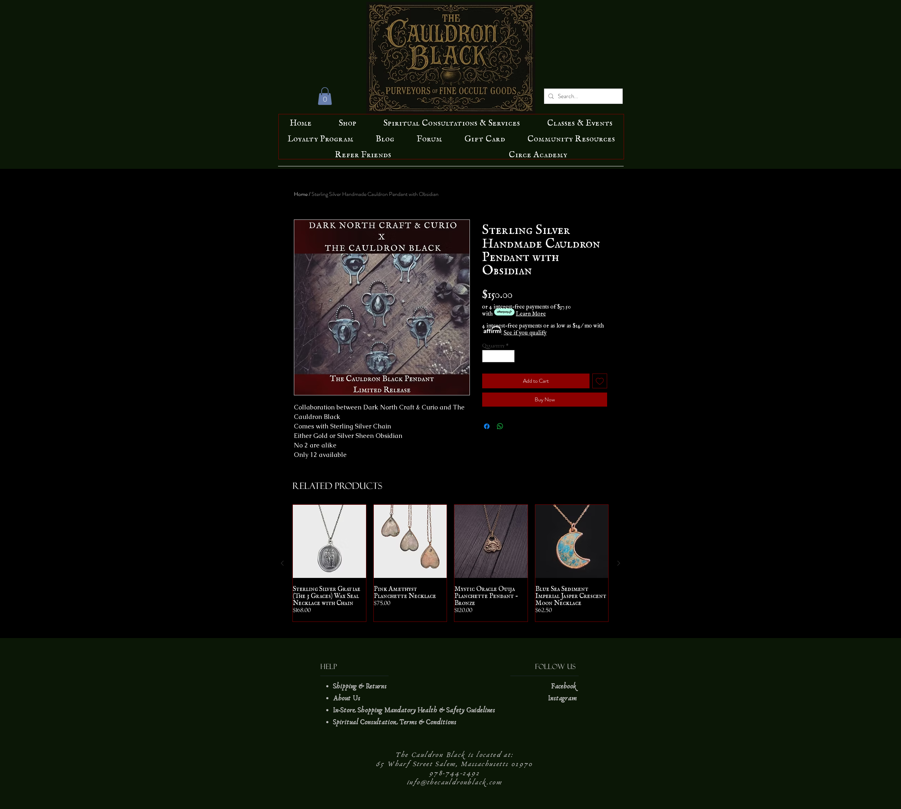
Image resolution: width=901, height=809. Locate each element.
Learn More (531, 312)
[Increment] (509, 356)
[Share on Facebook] (487, 426)
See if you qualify (525, 331)
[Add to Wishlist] (599, 381)
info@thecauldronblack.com (454, 782)
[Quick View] (329, 541)
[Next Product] (619, 563)
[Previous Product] (282, 563)
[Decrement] (487, 356)
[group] (450, 563)
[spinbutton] (498, 356)
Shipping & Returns (361, 686)
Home (301, 194)
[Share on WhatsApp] (500, 426)
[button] (324, 96)
